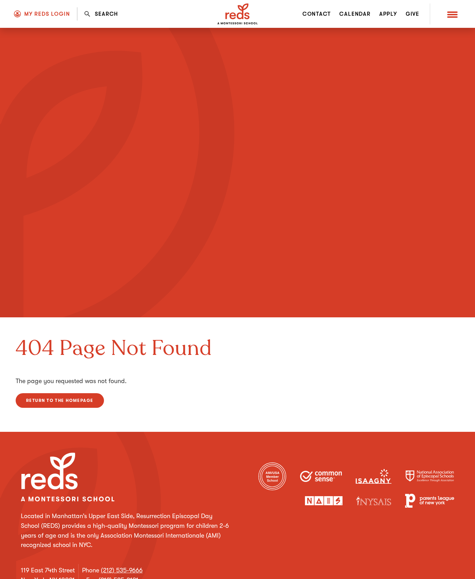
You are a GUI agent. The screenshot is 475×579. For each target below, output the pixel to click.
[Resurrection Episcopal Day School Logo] (237, 13)
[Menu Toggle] (452, 14)
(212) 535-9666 (122, 570)
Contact (317, 14)
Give (412, 14)
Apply (388, 14)
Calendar (354, 14)
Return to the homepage (60, 400)
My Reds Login (47, 14)
